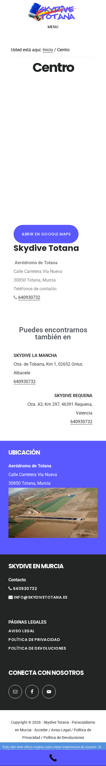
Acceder (41, 730)
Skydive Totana (53, 11)
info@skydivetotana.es (41, 597)
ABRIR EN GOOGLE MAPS (46, 234)
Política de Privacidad (34, 639)
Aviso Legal (21, 631)
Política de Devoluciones (37, 648)
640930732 (29, 297)
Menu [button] (53, 27)
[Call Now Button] (53, 758)
